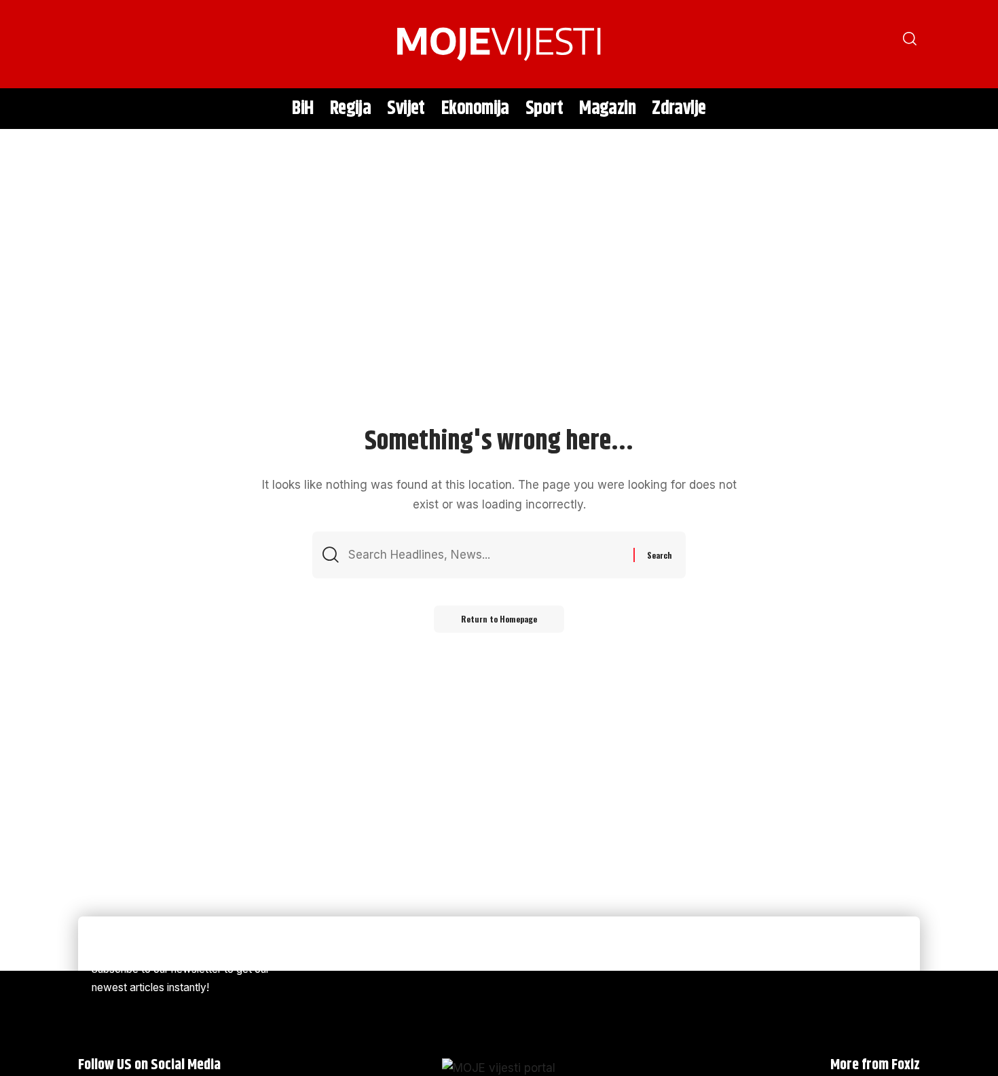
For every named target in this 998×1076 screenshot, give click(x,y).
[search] (95, 44)
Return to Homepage (499, 619)
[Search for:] (485, 555)
